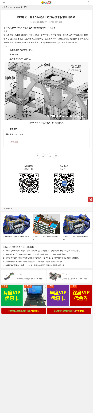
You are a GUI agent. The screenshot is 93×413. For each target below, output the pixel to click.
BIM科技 (19, 7)
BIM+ (11, 7)
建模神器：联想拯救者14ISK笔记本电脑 (35, 304)
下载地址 (14, 142)
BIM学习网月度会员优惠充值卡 (12, 304)
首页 (5, 7)
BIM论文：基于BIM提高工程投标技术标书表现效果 (45, 265)
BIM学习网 (12, 247)
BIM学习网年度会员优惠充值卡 (58, 304)
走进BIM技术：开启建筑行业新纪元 (16, 236)
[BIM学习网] (46, 3)
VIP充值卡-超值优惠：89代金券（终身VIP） (81, 304)
